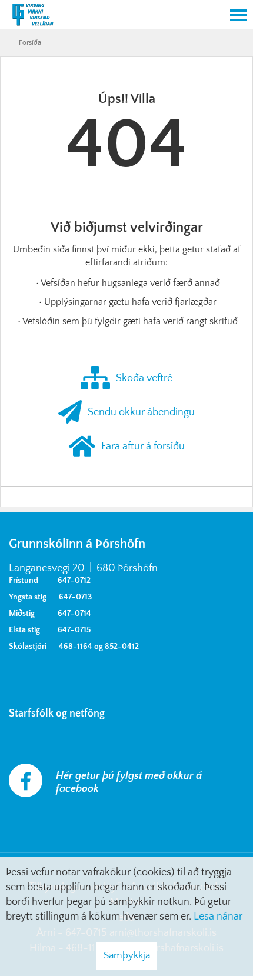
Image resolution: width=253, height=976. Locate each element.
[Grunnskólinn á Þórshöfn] (112, 16)
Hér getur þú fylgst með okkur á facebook (129, 782)
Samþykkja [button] (127, 955)
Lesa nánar (218, 916)
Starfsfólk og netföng (59, 713)
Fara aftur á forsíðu (143, 446)
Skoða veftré (144, 378)
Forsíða (30, 42)
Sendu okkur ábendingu (141, 412)
